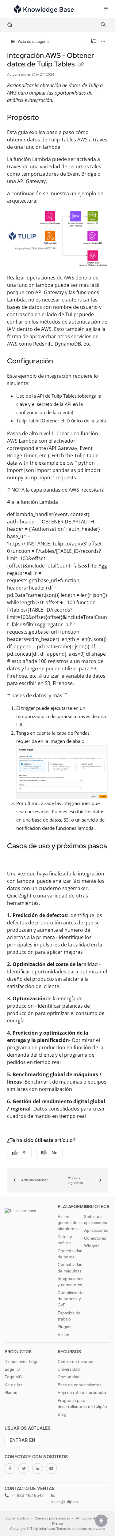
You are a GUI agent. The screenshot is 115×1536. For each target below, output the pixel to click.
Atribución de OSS (90, 1518)
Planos (11, 1392)
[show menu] (105, 9)
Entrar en (22, 1440)
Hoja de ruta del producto (82, 1392)
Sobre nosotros (17, 1518)
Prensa (57, 1524)
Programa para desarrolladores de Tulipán (82, 1403)
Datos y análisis (65, 1239)
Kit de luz (13, 1384)
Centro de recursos (76, 1361)
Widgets (92, 1245)
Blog (62, 1414)
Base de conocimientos (80, 1384)
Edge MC (13, 1376)
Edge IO (12, 1369)
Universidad (69, 1369)
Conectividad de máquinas (70, 1267)
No (55, 1153)
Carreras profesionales (52, 1518)
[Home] (44, 9)
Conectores (95, 1238)
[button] (32, 1180)
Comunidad (68, 1376)
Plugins (64, 1326)
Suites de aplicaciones (95, 1219)
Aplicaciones (96, 1230)
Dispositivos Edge (21, 1361)
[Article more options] (103, 42)
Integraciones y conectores (70, 1281)
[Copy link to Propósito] (48, 118)
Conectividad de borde (70, 1253)
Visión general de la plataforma (70, 1222)
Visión (63, 1334)
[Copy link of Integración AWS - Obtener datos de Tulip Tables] (81, 64)
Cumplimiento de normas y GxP (71, 1299)
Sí (24, 1153)
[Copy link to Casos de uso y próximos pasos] (16, 859)
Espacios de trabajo (69, 1315)
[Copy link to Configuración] (62, 361)
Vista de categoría (33, 41)
